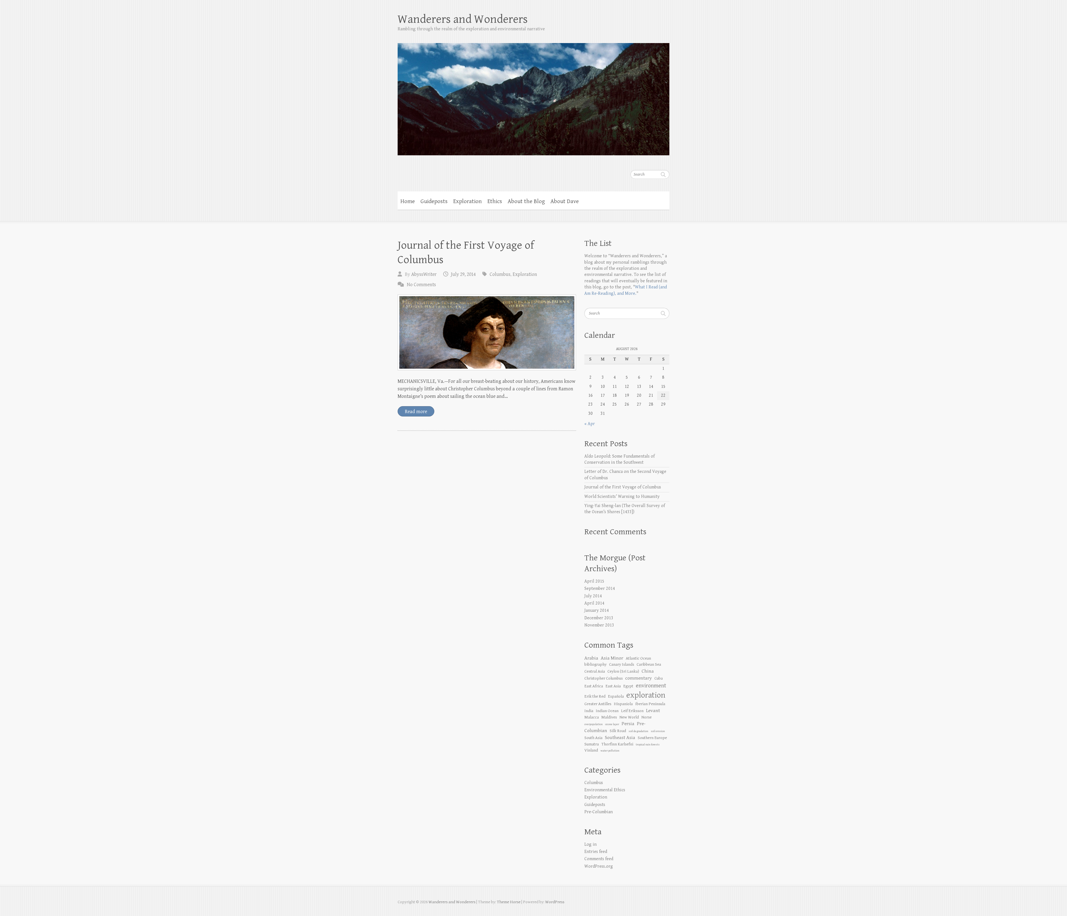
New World (629, 717)
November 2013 (599, 625)
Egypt (628, 686)
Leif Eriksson (632, 710)
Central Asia (594, 671)
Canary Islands (621, 664)
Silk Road (618, 730)
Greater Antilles (597, 704)
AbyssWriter (424, 274)
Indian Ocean (607, 710)
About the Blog (526, 201)
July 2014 (593, 596)
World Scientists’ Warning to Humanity (622, 496)
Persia (628, 724)
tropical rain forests (648, 744)
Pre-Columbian (598, 812)
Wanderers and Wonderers (463, 19)
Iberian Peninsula (650, 704)
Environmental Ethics (604, 790)
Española (616, 696)
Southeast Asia (620, 737)
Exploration (467, 201)
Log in (590, 844)
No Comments (421, 285)
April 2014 (594, 603)
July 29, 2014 (463, 274)
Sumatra (591, 744)
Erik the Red (594, 696)
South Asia (593, 737)
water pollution (609, 750)
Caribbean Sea (649, 664)
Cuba (658, 678)
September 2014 (599, 588)
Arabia (591, 658)
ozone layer (612, 724)
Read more (416, 412)
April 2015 (594, 581)
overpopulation (593, 724)
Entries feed (595, 851)
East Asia (613, 686)
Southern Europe (652, 737)
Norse (646, 717)
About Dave (564, 201)
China (648, 671)
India (588, 710)
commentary (638, 678)
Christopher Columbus (603, 678)
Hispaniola (623, 704)
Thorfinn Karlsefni (617, 744)
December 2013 (598, 618)
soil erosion (658, 731)
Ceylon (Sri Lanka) (623, 671)
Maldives (609, 717)
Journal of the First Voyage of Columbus (622, 487)
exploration (645, 695)
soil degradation (638, 731)
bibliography (595, 664)
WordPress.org (598, 866)
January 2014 (596, 610)
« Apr (589, 423)
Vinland (591, 750)
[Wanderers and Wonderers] (533, 95)
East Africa (593, 686)
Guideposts (434, 201)
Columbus (500, 274)
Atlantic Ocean (638, 658)
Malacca (591, 717)
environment (651, 685)
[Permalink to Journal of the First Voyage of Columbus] (487, 332)
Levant (653, 710)
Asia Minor (612, 658)
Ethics (494, 201)
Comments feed (598, 859)
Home (407, 201)
